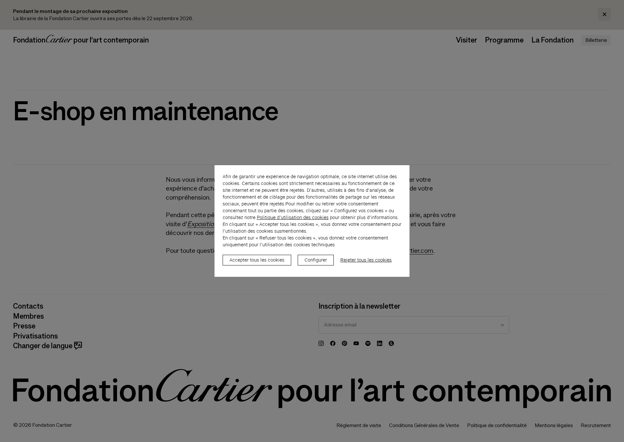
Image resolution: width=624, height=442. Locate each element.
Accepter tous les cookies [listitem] (256, 260)
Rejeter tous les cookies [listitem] (366, 260)
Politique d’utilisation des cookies (293, 217)
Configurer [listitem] (316, 260)
